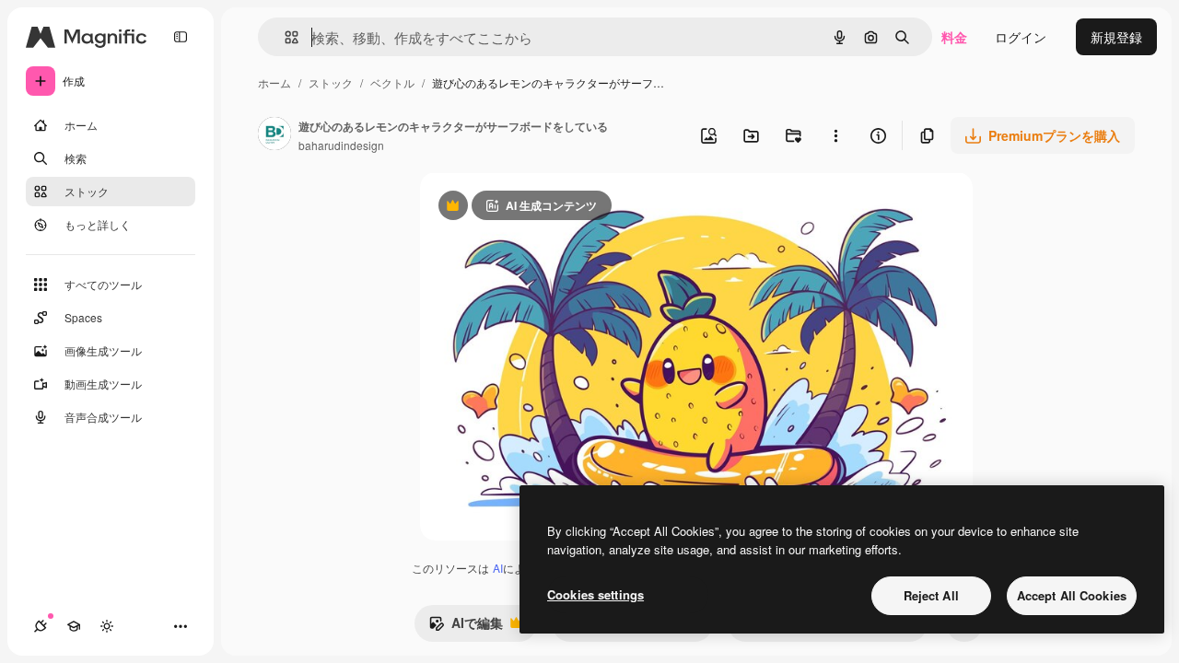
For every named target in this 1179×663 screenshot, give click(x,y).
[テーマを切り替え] (107, 626)
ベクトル (392, 82)
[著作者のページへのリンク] (274, 135)
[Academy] (73, 626)
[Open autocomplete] (284, 37)
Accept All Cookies (1071, 595)
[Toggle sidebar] (180, 37)
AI (498, 568)
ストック (331, 82)
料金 (954, 37)
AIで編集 (465, 627)
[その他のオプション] (835, 135)
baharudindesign (341, 145)
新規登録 (1116, 37)
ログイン (1020, 37)
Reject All (931, 595)
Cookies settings (595, 594)
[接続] (40, 626)
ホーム (274, 82)
